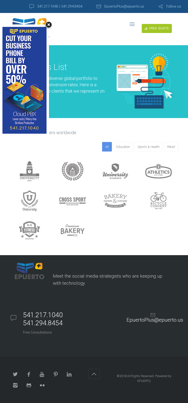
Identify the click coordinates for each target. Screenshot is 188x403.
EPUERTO (143, 381)
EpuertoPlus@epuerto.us (124, 6)
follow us (173, 6)
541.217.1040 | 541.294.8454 (59, 6)
